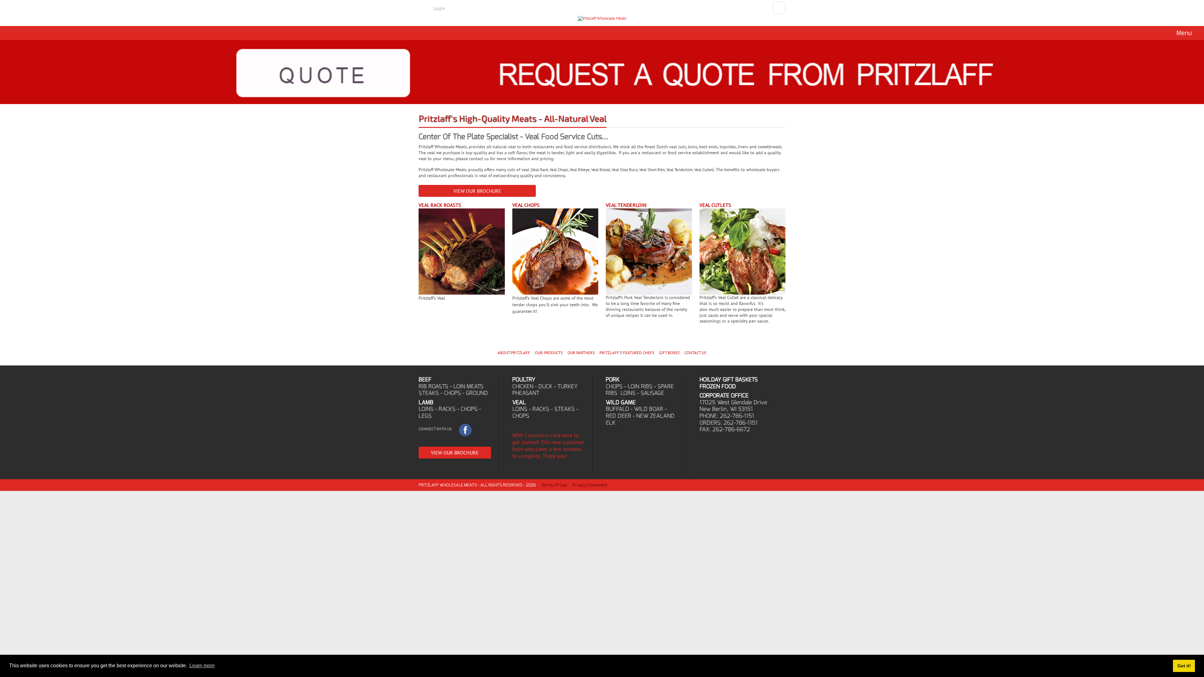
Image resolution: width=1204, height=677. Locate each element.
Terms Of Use (554, 485)
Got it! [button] (1184, 665)
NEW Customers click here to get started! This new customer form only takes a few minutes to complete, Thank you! (548, 445)
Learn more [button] (202, 665)
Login (439, 8)
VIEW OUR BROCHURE (477, 191)
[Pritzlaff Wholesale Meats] (602, 18)
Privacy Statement (590, 485)
